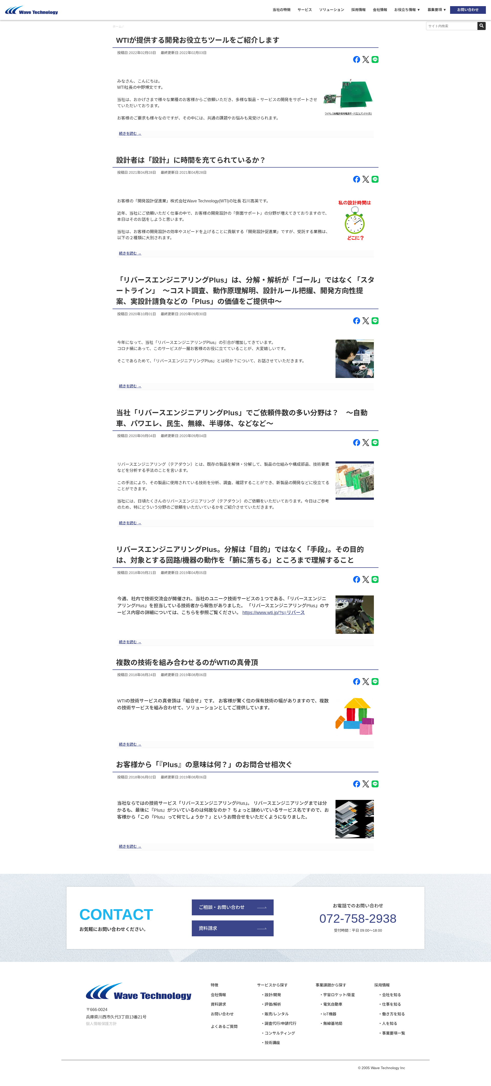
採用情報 (358, 10)
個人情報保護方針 (101, 1024)
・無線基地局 (330, 1023)
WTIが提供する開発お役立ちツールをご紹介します (198, 40)
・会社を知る (389, 995)
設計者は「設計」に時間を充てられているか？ (191, 160)
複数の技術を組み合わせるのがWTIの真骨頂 (187, 663)
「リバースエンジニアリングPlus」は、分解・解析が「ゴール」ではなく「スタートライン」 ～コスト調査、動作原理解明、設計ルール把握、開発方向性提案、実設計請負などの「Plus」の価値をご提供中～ (245, 291)
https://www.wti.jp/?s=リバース (273, 612)
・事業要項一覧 (391, 1033)
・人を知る (387, 1023)
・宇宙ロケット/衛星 (337, 995)
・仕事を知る (389, 1004)
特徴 (214, 985)
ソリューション (331, 10)
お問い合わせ (468, 10)
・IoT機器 (327, 1014)
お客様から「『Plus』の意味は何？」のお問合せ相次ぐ (204, 765)
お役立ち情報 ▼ (407, 10)
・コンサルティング (278, 1033)
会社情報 (380, 10)
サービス (305, 10)
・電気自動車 (330, 1004)
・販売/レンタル (275, 1014)
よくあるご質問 (224, 1026)
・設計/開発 (271, 995)
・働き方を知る (391, 1014)
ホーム (117, 26)
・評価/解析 (271, 1004)
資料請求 (208, 928)
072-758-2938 (358, 918)
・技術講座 (270, 1042)
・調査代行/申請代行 (278, 1023)
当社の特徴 (282, 10)
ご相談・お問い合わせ (222, 907)
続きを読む (130, 134)
